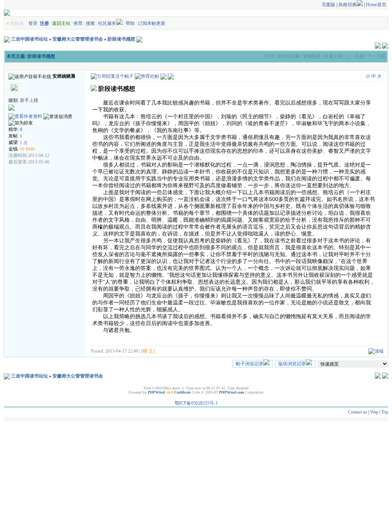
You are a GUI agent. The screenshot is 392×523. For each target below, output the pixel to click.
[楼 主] (148, 351)
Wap (374, 412)
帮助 (130, 23)
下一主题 (376, 56)
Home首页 (376, 4)
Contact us (357, 412)
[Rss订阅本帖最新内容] (139, 39)
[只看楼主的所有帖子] (171, 76)
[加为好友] (20, 123)
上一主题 (355, 56)
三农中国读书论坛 (29, 39)
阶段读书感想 (121, 39)
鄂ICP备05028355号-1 (196, 403)
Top (384, 412)
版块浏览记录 (292, 363)
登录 (33, 23)
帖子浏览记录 (249, 363)
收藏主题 (333, 56)
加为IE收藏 (288, 56)
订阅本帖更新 (151, 23)
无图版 (328, 4)
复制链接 (312, 56)
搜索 (90, 23)
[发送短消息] (57, 116)
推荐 (78, 23)
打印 (269, 56)
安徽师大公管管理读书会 (77, 39)
